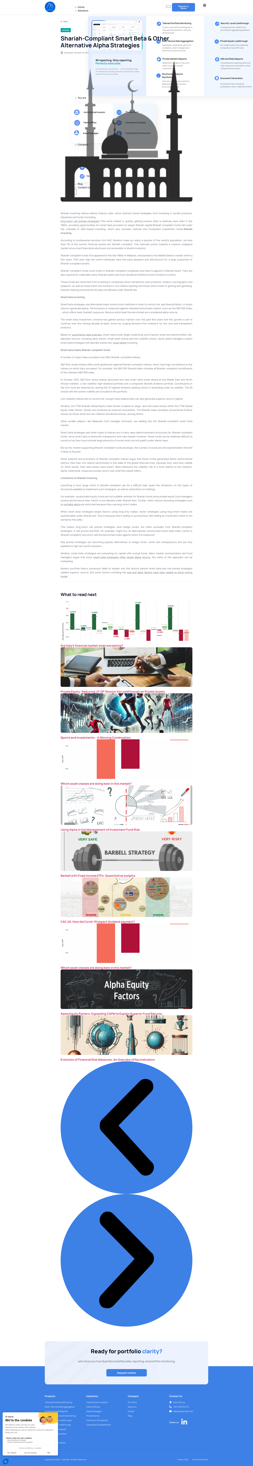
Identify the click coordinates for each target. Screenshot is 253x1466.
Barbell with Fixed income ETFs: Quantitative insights (98, 876)
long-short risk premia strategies (80, 221)
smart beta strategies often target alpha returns (121, 557)
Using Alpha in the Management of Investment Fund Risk (100, 830)
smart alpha (119, 342)
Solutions (83, 10)
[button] (126, 1127)
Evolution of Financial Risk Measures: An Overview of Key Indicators (108, 1060)
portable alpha (72, 504)
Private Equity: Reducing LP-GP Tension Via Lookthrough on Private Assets (113, 692)
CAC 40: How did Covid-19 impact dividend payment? (98, 922)
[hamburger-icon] (168, 6)
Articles (65, 30)
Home (81, 7)
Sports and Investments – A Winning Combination (96, 738)
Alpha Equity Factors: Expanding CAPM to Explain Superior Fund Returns (111, 1014)
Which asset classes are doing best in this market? (96, 784)
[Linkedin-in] (184, 1422)
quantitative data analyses (87, 334)
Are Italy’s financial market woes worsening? (92, 646)
